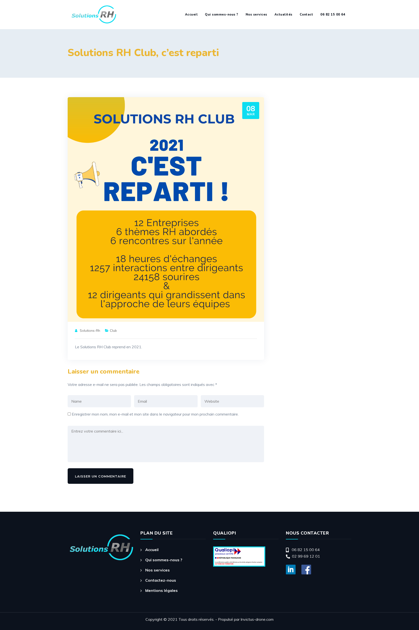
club (113, 330)
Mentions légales (161, 590)
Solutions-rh (90, 330)
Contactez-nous (160, 580)
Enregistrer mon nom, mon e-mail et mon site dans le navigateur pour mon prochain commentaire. (155, 414)
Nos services (256, 14)
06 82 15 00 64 (332, 14)
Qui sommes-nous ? (221, 14)
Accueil (191, 14)
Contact (306, 14)
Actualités (283, 14)
